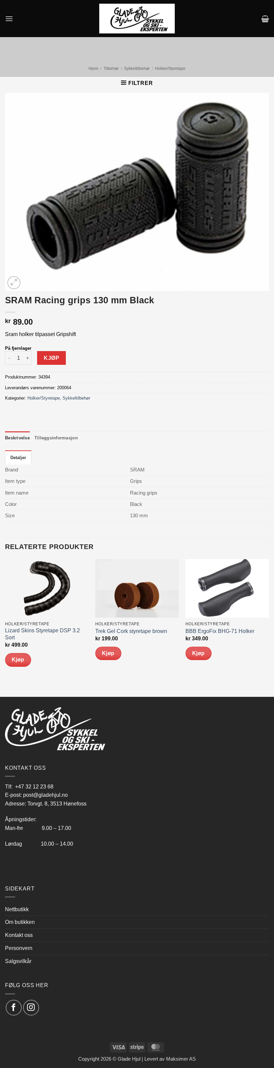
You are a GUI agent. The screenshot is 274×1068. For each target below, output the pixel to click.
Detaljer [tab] (18, 457)
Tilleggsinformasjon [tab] (56, 437)
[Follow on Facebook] (13, 1008)
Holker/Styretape (170, 68)
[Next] (269, 627)
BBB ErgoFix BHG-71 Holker (219, 631)
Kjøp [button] (18, 659)
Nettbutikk (17, 909)
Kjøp (51, 358)
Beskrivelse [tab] (17, 437)
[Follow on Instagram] (31, 1008)
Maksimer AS (181, 1059)
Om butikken (20, 922)
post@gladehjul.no (45, 795)
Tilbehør (111, 68)
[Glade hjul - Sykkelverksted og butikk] (137, 18)
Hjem (93, 68)
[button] (9, 18)
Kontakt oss (19, 935)
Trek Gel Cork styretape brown (131, 631)
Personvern (18, 948)
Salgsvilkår (18, 961)
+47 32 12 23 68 (34, 786)
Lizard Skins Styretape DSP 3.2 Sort (42, 634)
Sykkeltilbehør (137, 68)
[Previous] (5, 627)
